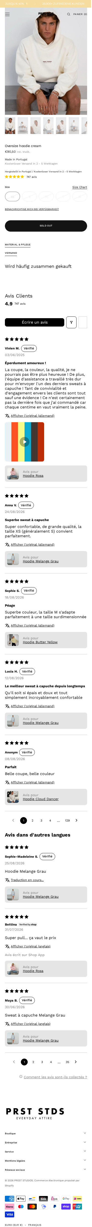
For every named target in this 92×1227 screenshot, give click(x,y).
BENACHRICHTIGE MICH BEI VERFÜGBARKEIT (32, 209)
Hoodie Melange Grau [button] (41, 566)
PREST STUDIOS (23, 1194)
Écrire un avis (33, 322)
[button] (7, 14)
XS (15, 198)
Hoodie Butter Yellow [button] (40, 651)
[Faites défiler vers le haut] (81, 1219)
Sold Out (44, 225)
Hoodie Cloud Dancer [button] (41, 813)
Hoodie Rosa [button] (33, 480)
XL (79, 198)
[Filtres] (68, 322)
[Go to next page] (76, 834)
